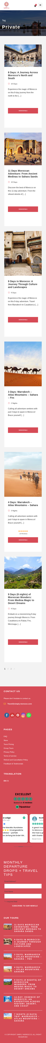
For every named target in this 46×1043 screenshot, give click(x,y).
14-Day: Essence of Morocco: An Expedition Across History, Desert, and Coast (27, 1001)
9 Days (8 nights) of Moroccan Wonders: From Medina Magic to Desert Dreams (27, 984)
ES (8, 781)
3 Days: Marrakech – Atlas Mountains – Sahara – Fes (23, 394)
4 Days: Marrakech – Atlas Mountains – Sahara (28, 969)
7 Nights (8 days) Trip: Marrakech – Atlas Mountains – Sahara (27, 1017)
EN (5, 781)
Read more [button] (10, 839)
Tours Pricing (9, 744)
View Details (23, 110)
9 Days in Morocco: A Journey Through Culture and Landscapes (22, 284)
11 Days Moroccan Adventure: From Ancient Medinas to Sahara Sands (23, 173)
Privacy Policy (9, 752)
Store (6, 740)
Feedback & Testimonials (13, 764)
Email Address (10, 881)
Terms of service (10, 756)
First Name (8, 891)
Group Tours (8, 748)
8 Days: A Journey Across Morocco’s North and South (23, 75)
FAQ (5, 736)
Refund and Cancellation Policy (16, 760)
